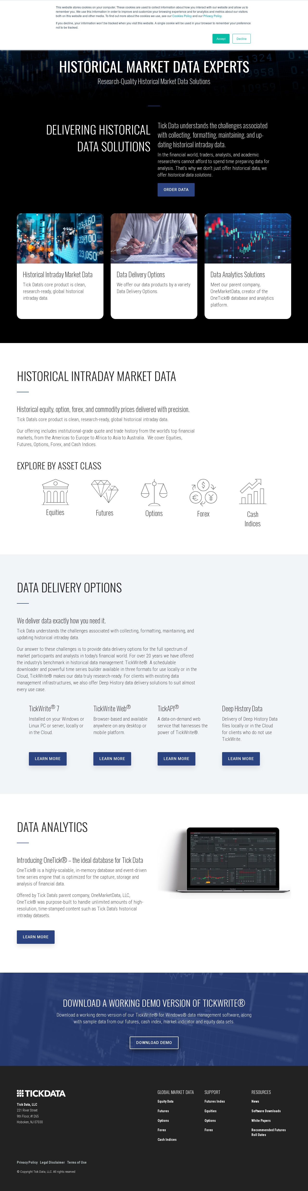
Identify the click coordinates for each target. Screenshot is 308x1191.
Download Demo (154, 1042)
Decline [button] (242, 39)
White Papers (261, 1121)
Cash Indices (167, 1140)
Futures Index (215, 1101)
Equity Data (165, 1101)
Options (163, 1121)
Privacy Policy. (212, 16)
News (255, 1101)
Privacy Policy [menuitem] (27, 1162)
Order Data (176, 189)
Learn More (48, 758)
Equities (211, 1111)
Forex (162, 1130)
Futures (163, 1111)
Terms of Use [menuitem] (77, 1162)
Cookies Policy (182, 16)
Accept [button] (221, 39)
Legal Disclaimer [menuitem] (52, 1162)
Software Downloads (266, 1111)
